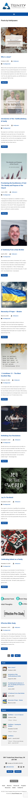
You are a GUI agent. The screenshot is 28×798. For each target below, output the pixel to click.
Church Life (16, 785)
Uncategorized (6, 63)
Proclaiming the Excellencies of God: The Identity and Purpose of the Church (14, 185)
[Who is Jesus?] (14, 52)
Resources (7, 787)
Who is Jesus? (6, 57)
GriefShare (10, 735)
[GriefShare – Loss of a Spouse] (5, 717)
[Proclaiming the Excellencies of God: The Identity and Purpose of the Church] (14, 178)
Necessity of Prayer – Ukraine (11, 311)
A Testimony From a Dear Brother (12, 250)
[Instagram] (21, 767)
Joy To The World (7, 497)
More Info (10, 771)
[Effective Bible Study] (14, 618)
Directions (17, 771)
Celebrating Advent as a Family (12, 559)
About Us (9, 785)
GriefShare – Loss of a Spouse (15, 714)
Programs (23, 785)
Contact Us (20, 787)
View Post (4, 82)
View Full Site (14, 781)
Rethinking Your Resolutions (10, 436)
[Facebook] (18, 767)
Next (17, 655)
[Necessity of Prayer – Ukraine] (14, 306)
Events (14, 787)
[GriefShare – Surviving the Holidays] (5, 727)
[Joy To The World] (14, 492)
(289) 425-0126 (10, 767)
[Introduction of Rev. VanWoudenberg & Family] (14, 113)
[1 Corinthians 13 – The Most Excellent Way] (14, 368)
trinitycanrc (16, 61)
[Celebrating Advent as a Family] (14, 554)
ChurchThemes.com (17, 793)
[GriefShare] (5, 738)
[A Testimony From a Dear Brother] (14, 244)
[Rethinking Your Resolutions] (14, 430)
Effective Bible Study (8, 623)
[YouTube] (23, 767)
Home (3, 785)
